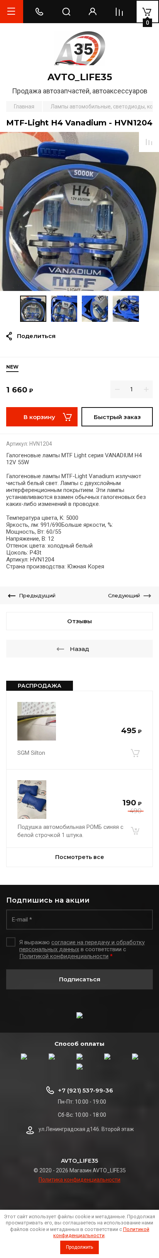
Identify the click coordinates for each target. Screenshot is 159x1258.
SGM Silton (31, 752)
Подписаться (79, 979)
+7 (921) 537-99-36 (85, 1090)
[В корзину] (135, 752)
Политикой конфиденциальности (101, 1232)
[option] (79, 211)
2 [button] (80, 286)
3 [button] (84, 286)
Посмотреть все (79, 857)
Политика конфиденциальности (79, 1180)
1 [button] (74, 286)
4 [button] (88, 286)
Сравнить (149, 142)
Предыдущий (37, 595)
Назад (79, 649)
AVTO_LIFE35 (79, 77)
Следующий (124, 595)
